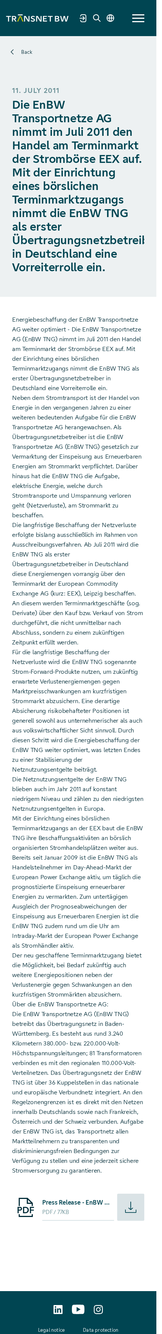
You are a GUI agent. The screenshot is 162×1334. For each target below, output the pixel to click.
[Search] (97, 18)
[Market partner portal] (83, 18)
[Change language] (110, 18)
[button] (138, 18)
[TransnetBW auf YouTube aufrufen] (78, 1309)
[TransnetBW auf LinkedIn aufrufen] (58, 1309)
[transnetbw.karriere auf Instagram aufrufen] (98, 1309)
